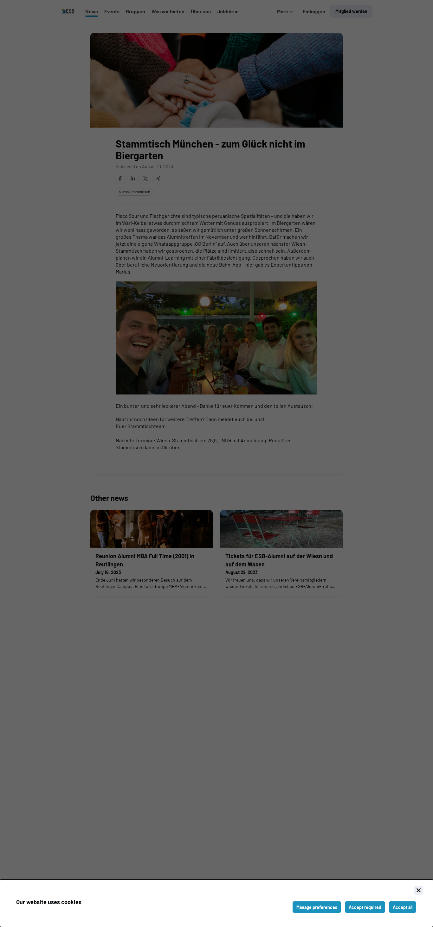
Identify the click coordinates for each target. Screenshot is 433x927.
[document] (216, 903)
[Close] (418, 890)
